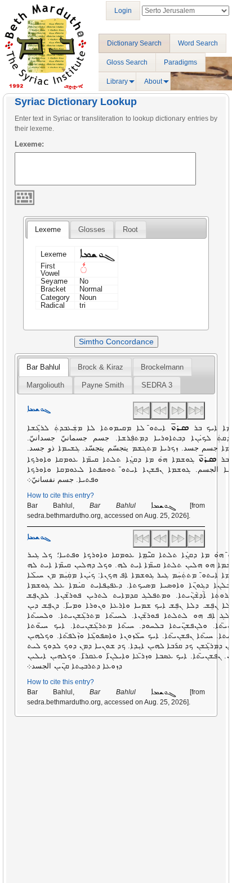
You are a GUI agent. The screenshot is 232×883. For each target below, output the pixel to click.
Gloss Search (127, 62)
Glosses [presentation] (91, 229)
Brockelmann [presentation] (162, 367)
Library (117, 81)
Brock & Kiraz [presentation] (100, 367)
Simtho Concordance (116, 341)
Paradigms (180, 62)
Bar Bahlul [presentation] (43, 367)
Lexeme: (29, 144)
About (153, 81)
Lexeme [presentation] (48, 229)
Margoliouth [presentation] (45, 385)
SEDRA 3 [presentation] (156, 385)
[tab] (48, 230)
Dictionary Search (134, 43)
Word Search (198, 43)
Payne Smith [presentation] (103, 385)
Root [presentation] (130, 229)
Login (123, 11)
